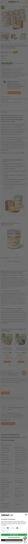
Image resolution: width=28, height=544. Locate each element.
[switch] (25, 542)
